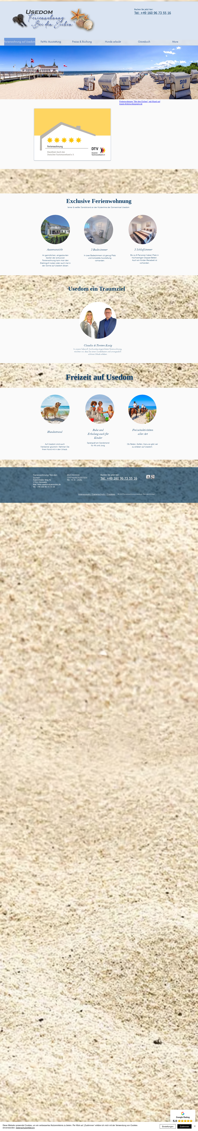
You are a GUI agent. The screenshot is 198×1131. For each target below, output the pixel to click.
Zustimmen (184, 1126)
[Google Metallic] (153, 477)
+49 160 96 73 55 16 (122, 478)
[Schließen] (194, 1126)
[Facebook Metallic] (148, 477)
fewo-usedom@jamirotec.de (49, 485)
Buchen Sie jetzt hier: (143, 9)
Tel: (103, 478)
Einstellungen (167, 1126)
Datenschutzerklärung (25, 1127)
